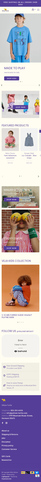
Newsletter (7, 460)
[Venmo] (37, 473)
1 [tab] (19, 81)
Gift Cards (6, 456)
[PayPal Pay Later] (32, 473)
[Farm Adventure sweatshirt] (10, 139)
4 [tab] (23, 321)
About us (5, 431)
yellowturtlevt (25, 331)
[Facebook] (2, 423)
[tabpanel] (20, 47)
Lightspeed (5, 476)
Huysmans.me (6, 479)
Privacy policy (7, 445)
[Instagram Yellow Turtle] (6, 423)
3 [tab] (22, 81)
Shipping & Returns (10, 434)
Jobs (3, 438)
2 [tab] (20, 81)
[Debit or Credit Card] (28, 473)
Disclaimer (6, 442)
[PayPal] (23, 473)
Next (39, 85)
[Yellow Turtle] (4, 400)
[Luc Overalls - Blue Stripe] (29, 139)
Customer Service (9, 449)
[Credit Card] (37, 476)
